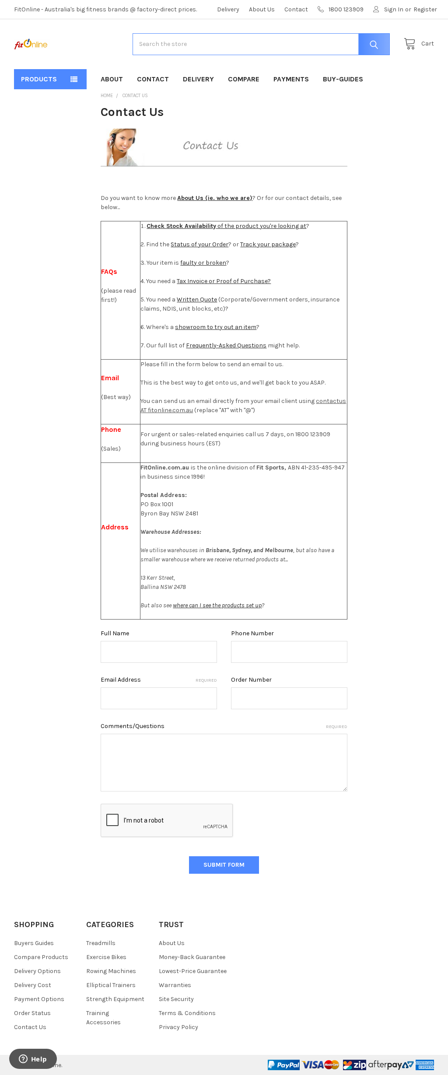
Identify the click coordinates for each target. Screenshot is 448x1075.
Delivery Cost (32, 985)
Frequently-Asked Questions (226, 345)
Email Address (159, 679)
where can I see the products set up (217, 605)
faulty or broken (203, 262)
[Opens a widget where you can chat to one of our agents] (33, 1060)
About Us (262, 9)
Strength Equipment (115, 999)
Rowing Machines (111, 971)
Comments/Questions (224, 726)
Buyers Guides (34, 943)
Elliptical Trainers (111, 985)
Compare (243, 79)
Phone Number (252, 633)
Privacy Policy (178, 1027)
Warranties (175, 985)
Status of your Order (199, 244)
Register (425, 9)
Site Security (176, 999)
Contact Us (30, 1027)
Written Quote (197, 299)
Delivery (228, 9)
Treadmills (101, 943)
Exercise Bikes (106, 957)
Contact (296, 9)
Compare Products (41, 957)
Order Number (251, 679)
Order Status (32, 1013)
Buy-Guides (343, 79)
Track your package (268, 244)
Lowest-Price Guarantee (193, 971)
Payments (291, 79)
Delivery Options (37, 971)
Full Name (115, 633)
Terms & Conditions (187, 1013)
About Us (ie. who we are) (214, 198)
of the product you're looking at (226, 226)
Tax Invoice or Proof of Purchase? (224, 281)
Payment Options (39, 999)
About (112, 79)
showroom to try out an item (215, 327)
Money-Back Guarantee (192, 957)
